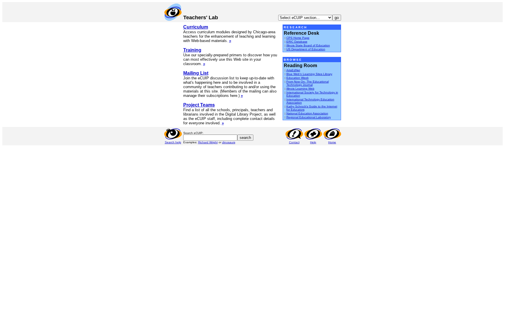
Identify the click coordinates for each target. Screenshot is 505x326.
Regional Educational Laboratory (308, 117)
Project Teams (199, 104)
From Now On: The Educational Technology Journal (307, 83)
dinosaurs (228, 142)
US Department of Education (305, 49)
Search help (173, 142)
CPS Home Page (297, 37)
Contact (294, 142)
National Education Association (307, 113)
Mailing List (195, 73)
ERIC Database (296, 41)
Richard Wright (208, 142)
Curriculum (195, 27)
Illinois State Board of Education (308, 45)
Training (192, 50)
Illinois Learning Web (300, 88)
